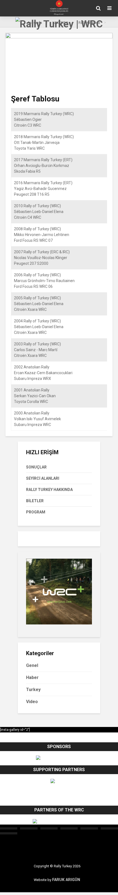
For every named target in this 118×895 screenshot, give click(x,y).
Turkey (33, 689)
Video (32, 701)
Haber (32, 677)
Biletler (35, 501)
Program (35, 512)
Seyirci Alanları (42, 478)
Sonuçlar (36, 467)
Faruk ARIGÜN (66, 879)
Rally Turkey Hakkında (49, 489)
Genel (32, 665)
